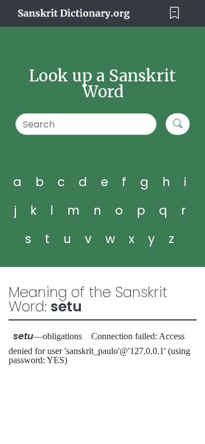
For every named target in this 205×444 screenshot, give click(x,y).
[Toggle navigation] (174, 13)
